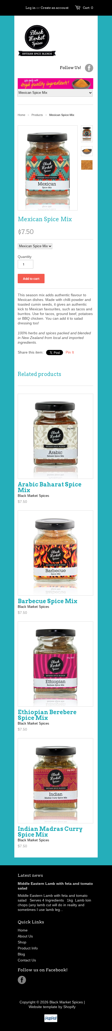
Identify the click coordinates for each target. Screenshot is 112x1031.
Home (23, 930)
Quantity (25, 257)
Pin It (70, 352)
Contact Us (27, 960)
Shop (22, 942)
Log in (30, 8)
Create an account (55, 8)
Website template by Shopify (52, 1007)
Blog (21, 954)
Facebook (22, 980)
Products (37, 114)
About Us (25, 936)
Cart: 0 (88, 8)
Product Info (28, 948)
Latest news (30, 875)
